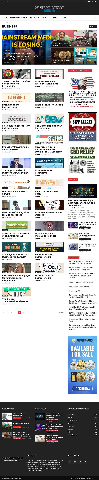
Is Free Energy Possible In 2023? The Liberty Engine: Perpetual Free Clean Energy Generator (82, 275)
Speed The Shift (72, 208)
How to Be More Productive (43, 171)
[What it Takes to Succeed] (49, 97)
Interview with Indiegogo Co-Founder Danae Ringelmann (16, 278)
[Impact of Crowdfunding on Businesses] (16, 139)
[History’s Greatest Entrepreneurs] (49, 247)
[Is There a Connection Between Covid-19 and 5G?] (62, 38)
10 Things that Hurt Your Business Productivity (15, 255)
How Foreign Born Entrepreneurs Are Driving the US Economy (48, 149)
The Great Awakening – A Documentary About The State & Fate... (81, 202)
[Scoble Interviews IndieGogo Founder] (49, 226)
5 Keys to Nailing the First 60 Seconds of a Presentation (16, 83)
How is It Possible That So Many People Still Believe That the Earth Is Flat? (82, 308)
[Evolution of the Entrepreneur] (16, 97)
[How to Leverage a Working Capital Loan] (49, 74)
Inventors (71, 426)
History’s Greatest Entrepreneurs (45, 255)
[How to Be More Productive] (49, 163)
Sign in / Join (5, 1)
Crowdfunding (72, 420)
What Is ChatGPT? (74, 291)
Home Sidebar (17, 427)
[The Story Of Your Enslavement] (7, 416)
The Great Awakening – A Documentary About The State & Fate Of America (81, 262)
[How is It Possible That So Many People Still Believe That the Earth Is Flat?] (73, 246)
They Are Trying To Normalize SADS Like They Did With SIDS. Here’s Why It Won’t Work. (82, 302)
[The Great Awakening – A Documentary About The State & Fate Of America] (82, 191)
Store (64, 18)
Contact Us (90, 478)
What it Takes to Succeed (49, 105)
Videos (44, 18)
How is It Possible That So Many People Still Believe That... (87, 246)
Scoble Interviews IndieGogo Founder (45, 234)
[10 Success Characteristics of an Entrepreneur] (16, 226)
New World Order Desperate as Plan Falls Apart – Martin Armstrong (21, 434)
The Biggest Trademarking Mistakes (15, 300)
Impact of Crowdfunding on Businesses (15, 148)
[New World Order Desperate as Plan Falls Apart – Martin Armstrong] (7, 435)
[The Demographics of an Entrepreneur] (49, 118)
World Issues (17, 417)
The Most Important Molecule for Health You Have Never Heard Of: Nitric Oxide (82, 296)
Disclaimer (82, 478)
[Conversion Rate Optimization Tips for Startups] (85, 56)
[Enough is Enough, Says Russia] (7, 425)
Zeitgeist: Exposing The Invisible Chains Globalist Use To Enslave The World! (81, 268)
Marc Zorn (7, 62)
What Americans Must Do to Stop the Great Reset (82, 320)
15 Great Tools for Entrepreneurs (44, 276)
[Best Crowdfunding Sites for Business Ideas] (16, 205)
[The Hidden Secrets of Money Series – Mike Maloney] (85, 38)
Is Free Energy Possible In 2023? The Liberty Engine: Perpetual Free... (87, 224)
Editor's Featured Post (73, 197)
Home (5, 18)
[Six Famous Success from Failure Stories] (16, 118)
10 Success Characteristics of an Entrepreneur (16, 234)
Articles (70, 423)
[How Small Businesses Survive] (16, 184)
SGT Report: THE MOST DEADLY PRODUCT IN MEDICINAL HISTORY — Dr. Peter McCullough (82, 314)
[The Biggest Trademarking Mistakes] (16, 291)
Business (7, 50)
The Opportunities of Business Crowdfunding (15, 171)
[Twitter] (95, 1)
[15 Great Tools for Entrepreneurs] (49, 268)
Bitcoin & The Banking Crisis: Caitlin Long (81, 282)
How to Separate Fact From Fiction (79, 286)
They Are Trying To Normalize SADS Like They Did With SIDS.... (87, 235)
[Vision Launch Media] (49, 9)
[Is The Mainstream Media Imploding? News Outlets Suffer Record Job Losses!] (26, 51)
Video (69, 432)
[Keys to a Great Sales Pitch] (49, 184)
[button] (94, 17)
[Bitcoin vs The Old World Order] (62, 56)
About (76, 478)
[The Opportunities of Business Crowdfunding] (16, 163)
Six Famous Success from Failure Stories (16, 127)
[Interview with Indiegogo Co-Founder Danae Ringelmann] (16, 268)
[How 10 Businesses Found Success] (49, 205)
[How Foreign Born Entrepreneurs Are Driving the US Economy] (49, 139)
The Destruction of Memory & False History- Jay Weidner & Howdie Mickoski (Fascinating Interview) (82, 327)
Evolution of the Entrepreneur (10, 106)
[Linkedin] (89, 1)
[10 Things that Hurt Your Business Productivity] (16, 247)
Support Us (55, 18)
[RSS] (92, 1)
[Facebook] (85, 1)
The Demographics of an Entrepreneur (48, 127)
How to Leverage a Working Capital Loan (46, 82)
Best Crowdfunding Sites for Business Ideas (15, 213)
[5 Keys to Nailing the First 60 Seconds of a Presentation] (16, 74)
